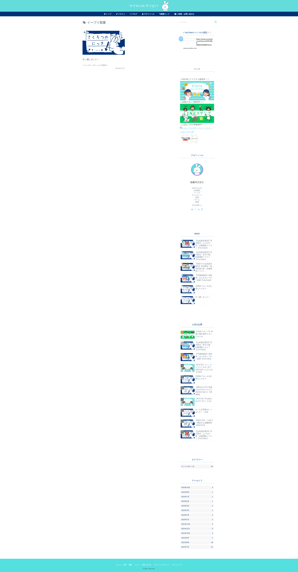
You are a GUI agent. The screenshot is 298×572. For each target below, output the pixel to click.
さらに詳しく (197, 205)
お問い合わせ (146, 565)
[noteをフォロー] (201, 209)
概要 (130, 565)
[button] (214, 22)
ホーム (118, 565)
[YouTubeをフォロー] (198, 209)
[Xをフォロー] (195, 209)
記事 (124, 565)
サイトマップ (177, 565)
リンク (136, 565)
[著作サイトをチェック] (192, 209)
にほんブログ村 (187, 132)
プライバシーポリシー (162, 565)
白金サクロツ (197, 182)
